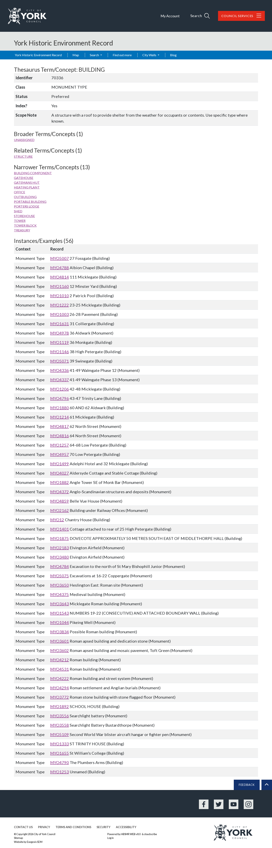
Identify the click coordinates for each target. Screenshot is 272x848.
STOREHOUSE (24, 216)
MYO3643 (59, 603)
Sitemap (18, 837)
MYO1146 (59, 351)
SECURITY (104, 827)
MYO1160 (59, 286)
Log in (110, 837)
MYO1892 (59, 706)
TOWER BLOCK (25, 225)
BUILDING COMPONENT (33, 173)
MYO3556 (59, 715)
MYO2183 (59, 547)
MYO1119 (59, 342)
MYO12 (57, 519)
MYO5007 (59, 258)
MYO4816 (59, 435)
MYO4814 (59, 277)
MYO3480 (59, 557)
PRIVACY (44, 827)
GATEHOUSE (23, 178)
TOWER (19, 220)
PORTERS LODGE (26, 206)
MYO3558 (59, 725)
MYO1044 (59, 622)
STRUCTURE (23, 156)
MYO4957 (59, 454)
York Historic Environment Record (38, 55)
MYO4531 (59, 669)
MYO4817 (59, 426)
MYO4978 (59, 333)
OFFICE (19, 192)
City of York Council (44, 834)
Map (75, 55)
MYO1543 (59, 613)
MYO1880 (59, 407)
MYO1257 (59, 445)
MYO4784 (59, 566)
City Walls (149, 55)
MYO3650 (59, 585)
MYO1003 (59, 314)
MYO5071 (59, 361)
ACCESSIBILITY (126, 827)
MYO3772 (59, 697)
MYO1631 (59, 323)
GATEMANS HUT (27, 182)
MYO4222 (59, 678)
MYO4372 (59, 491)
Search (95, 55)
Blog (173, 55)
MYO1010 (59, 295)
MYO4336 (59, 370)
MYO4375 (59, 594)
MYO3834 (59, 631)
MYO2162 (59, 510)
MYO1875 (59, 538)
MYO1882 (59, 482)
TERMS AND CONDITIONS (73, 827)
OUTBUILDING (25, 197)
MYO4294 (59, 687)
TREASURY (22, 230)
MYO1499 (59, 463)
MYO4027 (59, 473)
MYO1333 (59, 743)
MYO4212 (59, 659)
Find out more (122, 55)
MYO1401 (59, 529)
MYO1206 (59, 389)
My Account (170, 16)
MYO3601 (59, 641)
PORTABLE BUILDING (30, 201)
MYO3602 (59, 650)
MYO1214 (59, 417)
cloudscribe (150, 834)
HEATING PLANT (27, 187)
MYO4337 (59, 379)
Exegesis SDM (34, 841)
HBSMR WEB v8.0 (131, 834)
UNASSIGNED (24, 140)
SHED (18, 211)
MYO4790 (59, 762)
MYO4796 (59, 398)
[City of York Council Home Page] (27, 15)
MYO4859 (59, 501)
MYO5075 (59, 575)
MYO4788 (59, 267)
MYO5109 (59, 734)
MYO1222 (59, 305)
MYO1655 (59, 753)
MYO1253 (59, 771)
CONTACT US (23, 827)
